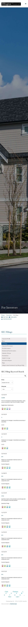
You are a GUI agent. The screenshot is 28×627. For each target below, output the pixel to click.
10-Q (2, 496)
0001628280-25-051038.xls (5, 507)
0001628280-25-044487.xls (5, 585)
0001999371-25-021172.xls (5, 409)
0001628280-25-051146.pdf (2, 526)
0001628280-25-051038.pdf (2, 507)
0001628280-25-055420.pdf (2, 467)
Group (2, 379)
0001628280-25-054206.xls (5, 487)
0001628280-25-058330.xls (5, 428)
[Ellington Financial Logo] (11, 4)
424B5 (3, 398)
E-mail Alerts (13, 317)
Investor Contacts (7, 319)
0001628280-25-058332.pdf (2, 448)
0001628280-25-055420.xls (5, 467)
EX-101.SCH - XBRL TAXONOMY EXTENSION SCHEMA (9, 467)
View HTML (7, 409)
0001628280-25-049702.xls (5, 546)
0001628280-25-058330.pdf (2, 428)
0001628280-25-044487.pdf (2, 585)
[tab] (14, 339)
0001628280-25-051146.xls (5, 526)
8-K (2, 456)
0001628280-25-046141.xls (5, 566)
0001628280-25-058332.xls (5, 448)
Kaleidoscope (13, 604)
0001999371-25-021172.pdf (2, 409)
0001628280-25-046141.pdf (2, 566)
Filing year (3, 386)
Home (3, 315)
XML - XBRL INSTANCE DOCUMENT (9, 409)
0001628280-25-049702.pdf (2, 546)
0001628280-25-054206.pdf (2, 487)
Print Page (5, 317)
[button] (26, 3)
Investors (8, 315)
